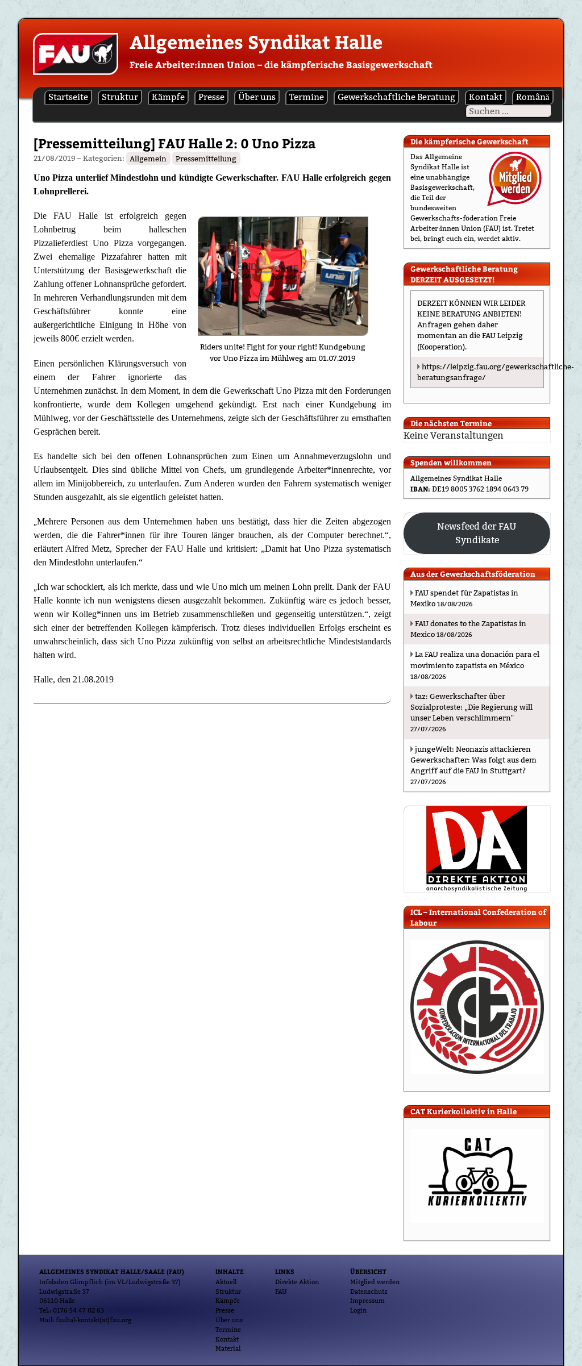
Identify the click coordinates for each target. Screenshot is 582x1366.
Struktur (120, 96)
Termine (306, 96)
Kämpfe (168, 96)
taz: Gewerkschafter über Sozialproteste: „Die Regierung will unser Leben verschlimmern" (471, 707)
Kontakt (485, 96)
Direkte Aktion (297, 1282)
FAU (281, 1292)
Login (358, 1310)
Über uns (257, 96)
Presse (211, 96)
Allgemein (148, 158)
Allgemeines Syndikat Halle (256, 41)
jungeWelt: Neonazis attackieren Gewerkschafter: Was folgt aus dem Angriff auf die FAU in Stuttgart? (473, 759)
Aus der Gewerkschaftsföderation (472, 573)
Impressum (367, 1301)
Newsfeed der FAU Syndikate (477, 533)
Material (227, 1348)
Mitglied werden (375, 1282)
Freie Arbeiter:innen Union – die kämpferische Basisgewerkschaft (281, 64)
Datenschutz (369, 1292)
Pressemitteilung (206, 158)
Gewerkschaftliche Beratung (396, 96)
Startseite (68, 96)
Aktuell (225, 1282)
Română (533, 96)
